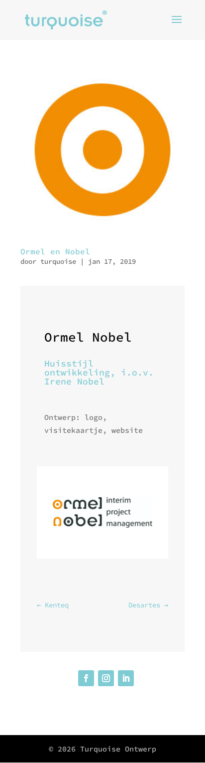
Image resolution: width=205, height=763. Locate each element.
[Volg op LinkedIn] (126, 678)
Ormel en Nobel (55, 251)
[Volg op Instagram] (106, 678)
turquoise (58, 261)
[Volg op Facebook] (86, 678)
